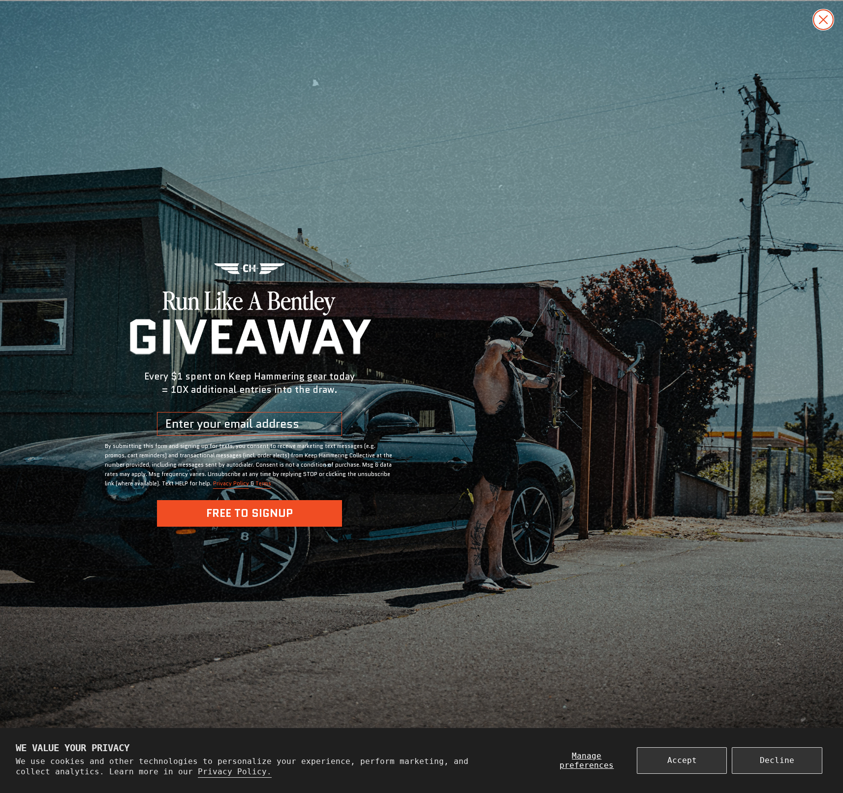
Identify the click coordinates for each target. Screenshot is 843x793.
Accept (682, 760)
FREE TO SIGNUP (249, 513)
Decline (777, 760)
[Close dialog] (823, 20)
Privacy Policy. (235, 771)
